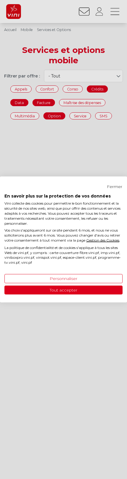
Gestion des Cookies (102, 240)
